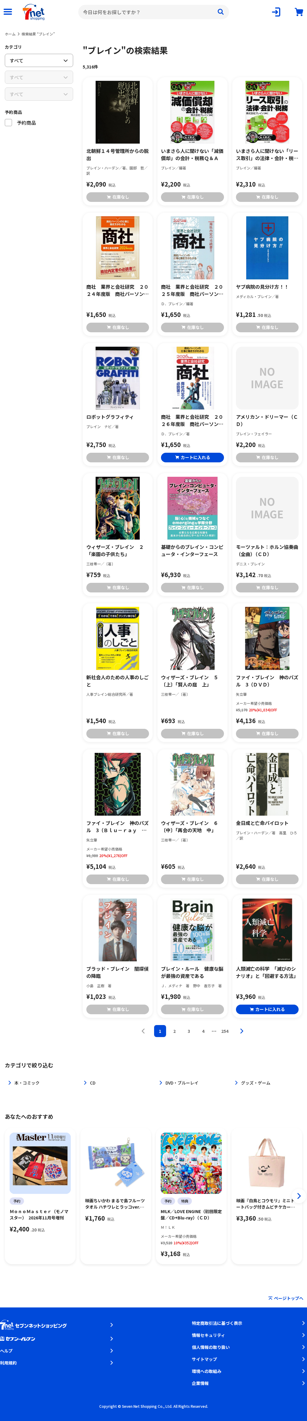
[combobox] (153, 12)
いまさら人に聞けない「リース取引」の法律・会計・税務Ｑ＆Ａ (267, 154)
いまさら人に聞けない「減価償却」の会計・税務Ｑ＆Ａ (192, 154)
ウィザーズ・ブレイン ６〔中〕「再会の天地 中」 (189, 826)
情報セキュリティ (208, 1335)
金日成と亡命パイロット (262, 822)
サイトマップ (204, 1359)
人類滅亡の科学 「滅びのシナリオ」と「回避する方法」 (267, 972)
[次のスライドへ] (299, 1196)
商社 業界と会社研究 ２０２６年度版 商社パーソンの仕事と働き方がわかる (192, 420)
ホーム (10, 33)
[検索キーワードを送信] (220, 12)
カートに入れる (195, 457)
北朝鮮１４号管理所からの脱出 (117, 154)
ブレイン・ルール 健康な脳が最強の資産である (192, 972)
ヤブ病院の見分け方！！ (262, 286)
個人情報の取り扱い (211, 1347)
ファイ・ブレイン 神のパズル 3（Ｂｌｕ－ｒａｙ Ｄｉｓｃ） (117, 826)
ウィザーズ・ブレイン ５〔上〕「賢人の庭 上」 (189, 681)
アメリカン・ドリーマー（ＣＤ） (267, 420)
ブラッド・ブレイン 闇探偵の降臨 (117, 972)
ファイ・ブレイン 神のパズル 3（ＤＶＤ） (267, 681)
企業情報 (200, 1383)
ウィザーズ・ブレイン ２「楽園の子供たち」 (115, 550)
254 (224, 1031)
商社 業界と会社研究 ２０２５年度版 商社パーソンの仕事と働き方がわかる (192, 290)
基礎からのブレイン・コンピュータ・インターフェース (192, 550)
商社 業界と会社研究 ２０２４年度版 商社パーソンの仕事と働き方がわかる (117, 290)
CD (92, 1083)
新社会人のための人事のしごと (117, 681)
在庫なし (120, 197)
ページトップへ (288, 1298)
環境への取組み (206, 1371)
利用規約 (8, 1363)
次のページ (242, 1031)
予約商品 (13, 112)
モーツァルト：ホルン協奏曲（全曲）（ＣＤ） (267, 550)
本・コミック (27, 1083)
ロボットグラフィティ (110, 416)
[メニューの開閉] (8, 12)
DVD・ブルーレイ (181, 1083)
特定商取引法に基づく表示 (217, 1323)
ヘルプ (6, 1351)
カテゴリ (13, 47)
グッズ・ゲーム (255, 1083)
